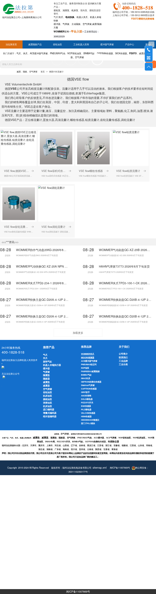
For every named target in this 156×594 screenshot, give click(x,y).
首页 (43, 72)
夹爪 (61, 17)
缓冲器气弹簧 (107, 44)
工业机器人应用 (81, 44)
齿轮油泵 (57, 44)
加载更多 (78, 333)
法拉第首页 (11, 44)
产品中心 (129, 44)
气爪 (56, 17)
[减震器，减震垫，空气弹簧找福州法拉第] (133, 5)
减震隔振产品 (35, 44)
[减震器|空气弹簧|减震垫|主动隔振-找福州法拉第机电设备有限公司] (18, 8)
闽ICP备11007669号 (78, 591)
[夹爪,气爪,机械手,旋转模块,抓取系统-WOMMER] (3, 366)
